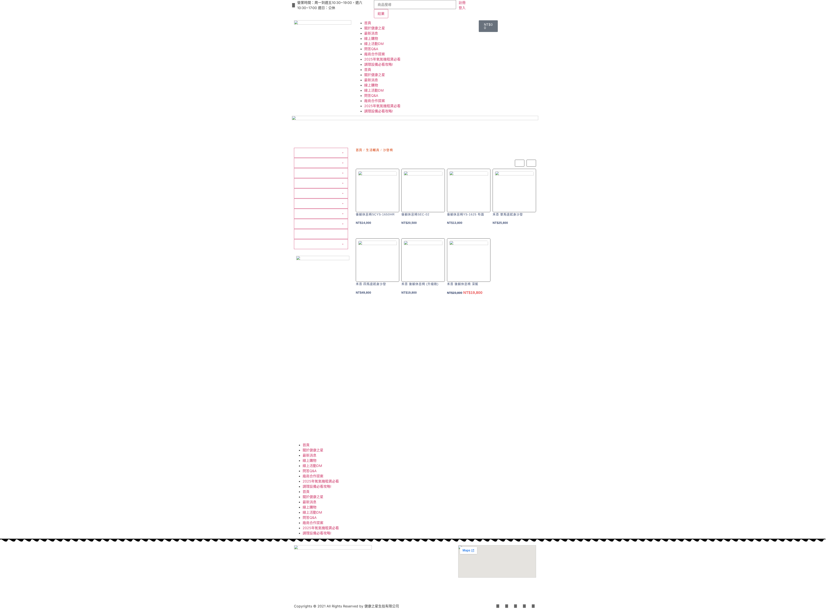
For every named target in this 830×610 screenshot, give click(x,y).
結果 (381, 13)
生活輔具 (372, 150)
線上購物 (371, 38)
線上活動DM (374, 43)
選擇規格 (377, 232)
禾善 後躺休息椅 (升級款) (420, 284)
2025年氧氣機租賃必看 (382, 59)
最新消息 (371, 33)
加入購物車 (423, 232)
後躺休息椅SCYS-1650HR (375, 214)
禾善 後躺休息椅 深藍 (462, 284)
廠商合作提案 (374, 54)
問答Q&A (371, 49)
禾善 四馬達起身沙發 (371, 284)
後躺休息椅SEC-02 (415, 214)
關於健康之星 (374, 28)
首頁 (367, 23)
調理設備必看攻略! (378, 64)
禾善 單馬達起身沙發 (508, 214)
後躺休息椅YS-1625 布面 (465, 214)
